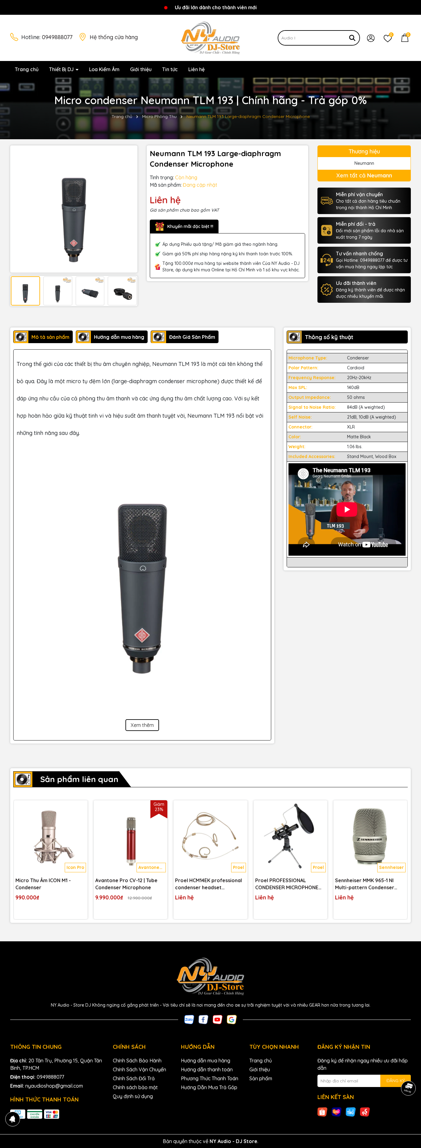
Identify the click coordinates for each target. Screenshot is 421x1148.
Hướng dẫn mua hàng (205, 1060)
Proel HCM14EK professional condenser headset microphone (208, 884)
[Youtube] (218, 1019)
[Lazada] (336, 1111)
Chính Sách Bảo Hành (137, 1060)
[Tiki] (351, 1111)
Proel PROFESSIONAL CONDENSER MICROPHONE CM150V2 (286, 884)
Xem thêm (142, 725)
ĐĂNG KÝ (395, 1080)
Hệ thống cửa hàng (114, 37)
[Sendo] (365, 1111)
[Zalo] (189, 1019)
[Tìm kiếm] (352, 38)
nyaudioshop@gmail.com (54, 1086)
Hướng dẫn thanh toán (207, 1069)
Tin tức (170, 69)
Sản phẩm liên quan (79, 779)
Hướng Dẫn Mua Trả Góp (209, 1087)
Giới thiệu (141, 69)
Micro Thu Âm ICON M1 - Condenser (43, 883)
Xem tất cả (364, 175)
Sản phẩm (260, 1078)
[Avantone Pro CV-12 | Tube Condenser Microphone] (130, 837)
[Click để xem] (74, 209)
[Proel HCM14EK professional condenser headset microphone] (210, 837)
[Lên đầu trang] (409, 1111)
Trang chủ (27, 69)
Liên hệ (196, 69)
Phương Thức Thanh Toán (209, 1078)
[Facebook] (203, 1019)
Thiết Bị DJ (62, 69)
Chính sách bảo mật (135, 1087)
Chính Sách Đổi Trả (134, 1078)
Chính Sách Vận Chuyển (139, 1069)
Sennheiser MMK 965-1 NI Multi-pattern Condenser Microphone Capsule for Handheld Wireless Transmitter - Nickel (364, 884)
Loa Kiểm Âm (104, 69)
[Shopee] (322, 1111)
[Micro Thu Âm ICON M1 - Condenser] (51, 837)
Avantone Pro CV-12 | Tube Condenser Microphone (126, 883)
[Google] (232, 1019)
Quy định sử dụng (133, 1096)
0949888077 (57, 37)
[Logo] (210, 37)
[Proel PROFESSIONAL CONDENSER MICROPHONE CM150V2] (290, 837)
